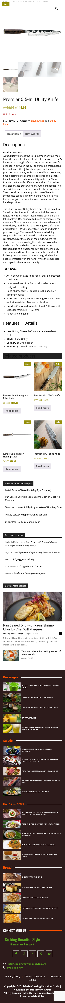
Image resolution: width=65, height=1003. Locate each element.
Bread (7, 867)
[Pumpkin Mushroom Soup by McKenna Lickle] (12, 855)
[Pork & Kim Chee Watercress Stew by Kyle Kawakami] (12, 834)
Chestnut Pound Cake (32, 877)
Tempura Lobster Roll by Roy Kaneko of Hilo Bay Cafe (33, 507)
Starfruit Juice (29, 718)
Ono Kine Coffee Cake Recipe (35, 898)
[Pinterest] (32, 954)
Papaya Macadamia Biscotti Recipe (37, 919)
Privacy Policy (12, 976)
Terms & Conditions (35, 976)
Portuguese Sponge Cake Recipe (37, 887)
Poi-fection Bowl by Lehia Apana (29, 573)
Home (6, 1)
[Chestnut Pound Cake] (12, 877)
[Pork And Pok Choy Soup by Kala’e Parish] (12, 824)
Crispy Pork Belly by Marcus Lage (22, 522)
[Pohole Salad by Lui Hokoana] (12, 791)
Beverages (10, 677)
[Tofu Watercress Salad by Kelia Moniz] (12, 771)
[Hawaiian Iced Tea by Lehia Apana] (12, 697)
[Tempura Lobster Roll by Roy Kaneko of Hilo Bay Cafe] (11, 655)
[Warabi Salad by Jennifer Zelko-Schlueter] (12, 750)
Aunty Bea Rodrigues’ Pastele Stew (38, 845)
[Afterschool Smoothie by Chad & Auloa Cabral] (12, 686)
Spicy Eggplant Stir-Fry (23, 559)
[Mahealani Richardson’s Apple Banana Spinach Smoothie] (12, 728)
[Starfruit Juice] (12, 718)
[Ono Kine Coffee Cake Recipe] (12, 897)
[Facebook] (16, 954)
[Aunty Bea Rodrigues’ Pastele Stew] (12, 844)
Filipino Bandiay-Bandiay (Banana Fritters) (38, 552)
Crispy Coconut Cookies (30, 566)
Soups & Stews (13, 804)
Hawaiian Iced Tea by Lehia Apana (37, 697)
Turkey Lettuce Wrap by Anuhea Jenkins (26, 514)
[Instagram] (24, 954)
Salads (8, 741)
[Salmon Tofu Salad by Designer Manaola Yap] (12, 781)
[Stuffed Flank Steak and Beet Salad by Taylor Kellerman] (12, 760)
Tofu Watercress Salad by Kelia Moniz (40, 771)
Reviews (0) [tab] (32, 133)
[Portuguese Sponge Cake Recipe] (12, 887)
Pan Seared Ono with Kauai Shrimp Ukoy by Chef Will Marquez (32, 498)
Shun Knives (17, 1)
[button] (56, 8)
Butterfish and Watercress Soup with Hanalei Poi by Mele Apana (40, 814)
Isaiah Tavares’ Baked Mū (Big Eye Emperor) (28, 490)
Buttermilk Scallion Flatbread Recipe (40, 908)
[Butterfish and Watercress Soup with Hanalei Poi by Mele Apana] (12, 813)
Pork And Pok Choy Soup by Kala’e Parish (41, 824)
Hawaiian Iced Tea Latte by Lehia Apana (40, 708)
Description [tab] (14, 133)
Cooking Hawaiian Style (13, 633)
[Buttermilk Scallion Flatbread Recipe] (12, 908)
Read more (12, 410)
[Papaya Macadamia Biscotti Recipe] (12, 918)
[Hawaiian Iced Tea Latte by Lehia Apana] (12, 707)
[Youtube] (49, 954)
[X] (40, 954)
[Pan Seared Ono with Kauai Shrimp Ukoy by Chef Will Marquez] (32, 606)
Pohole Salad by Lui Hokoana (35, 792)
